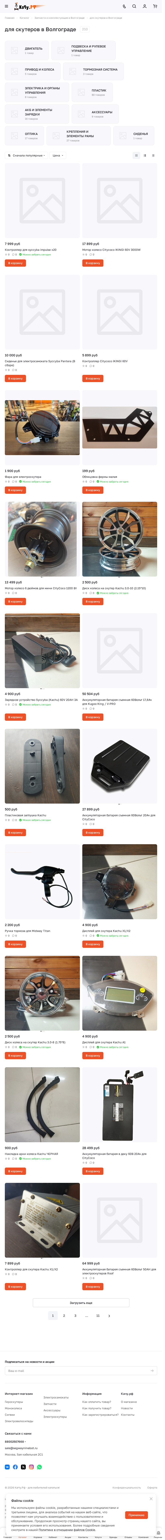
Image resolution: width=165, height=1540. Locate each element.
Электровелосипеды (19, 1421)
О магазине (129, 1401)
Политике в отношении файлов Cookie (67, 1530)
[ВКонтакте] (7, 1467)
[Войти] (145, 6)
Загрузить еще (81, 1303)
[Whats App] (39, 1467)
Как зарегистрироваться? (100, 1414)
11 (98, 1316)
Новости (127, 1408)
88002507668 (14, 1441)
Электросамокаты (56, 1397)
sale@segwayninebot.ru (21, 1448)
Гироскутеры (14, 1401)
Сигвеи (10, 1414)
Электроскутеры (55, 1416)
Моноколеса (13, 1408)
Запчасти (50, 1403)
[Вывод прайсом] (153, 155)
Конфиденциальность (126, 1487)
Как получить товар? (96, 1408)
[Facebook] (15, 1467)
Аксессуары (51, 1410)
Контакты (127, 1414)
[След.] (109, 1315)
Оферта (152, 1487)
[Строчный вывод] (145, 155)
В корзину (15, 263)
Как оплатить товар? (96, 1401)
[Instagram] (31, 1467)
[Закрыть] (151, 1499)
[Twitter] (23, 1467)
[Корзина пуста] (155, 6)
